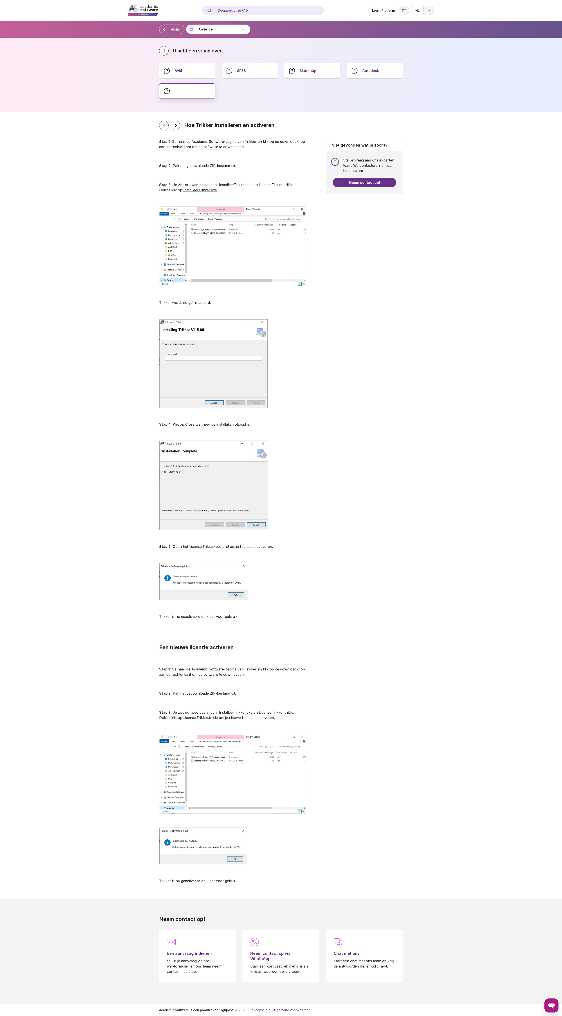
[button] (422, 10)
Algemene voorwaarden (292, 1010)
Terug (174, 29)
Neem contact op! (364, 182)
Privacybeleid (260, 1010)
